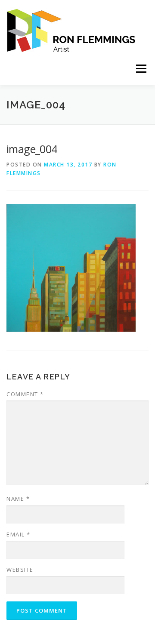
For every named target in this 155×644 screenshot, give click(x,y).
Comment (25, 394)
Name (18, 498)
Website (20, 569)
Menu (140, 68)
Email (18, 534)
